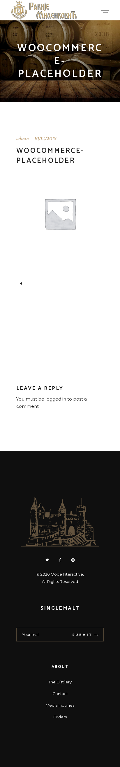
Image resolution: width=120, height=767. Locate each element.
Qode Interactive (67, 574)
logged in (55, 399)
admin (22, 138)
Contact (60, 693)
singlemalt (60, 608)
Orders (60, 717)
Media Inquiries (60, 705)
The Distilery (60, 682)
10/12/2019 (45, 138)
